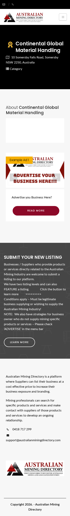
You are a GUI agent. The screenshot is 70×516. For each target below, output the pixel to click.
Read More (36, 210)
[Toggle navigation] (63, 16)
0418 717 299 (22, 429)
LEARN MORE (19, 342)
